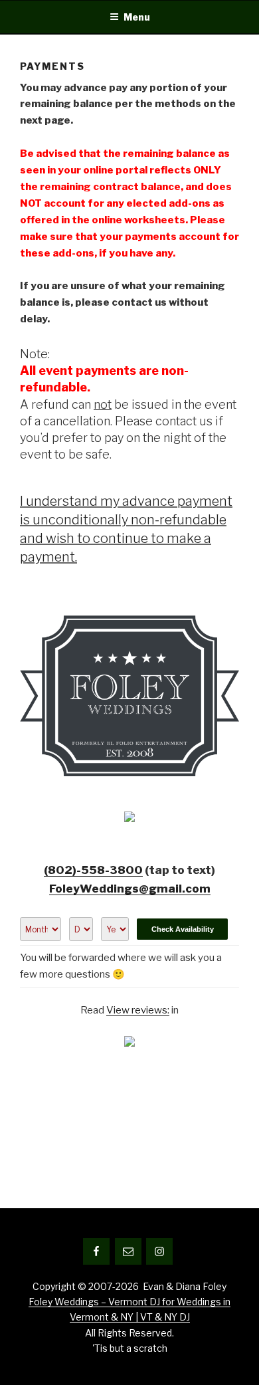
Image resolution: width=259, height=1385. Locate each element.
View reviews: (137, 1010)
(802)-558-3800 (93, 870)
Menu (137, 17)
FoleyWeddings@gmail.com (130, 888)
